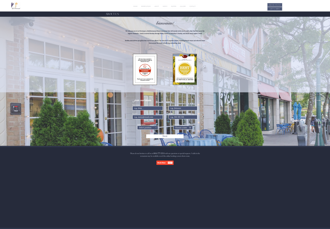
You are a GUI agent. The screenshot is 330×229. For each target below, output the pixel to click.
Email (134, 114)
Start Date (176, 124)
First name (136, 105)
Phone (171, 114)
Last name (172, 105)
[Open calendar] (190, 127)
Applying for (141, 124)
